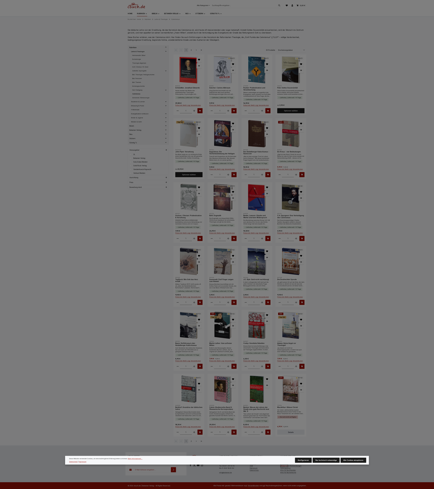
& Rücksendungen (291, 466)
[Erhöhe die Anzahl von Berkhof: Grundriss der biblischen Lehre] (194, 432)
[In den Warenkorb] (200, 110)
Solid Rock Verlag (140, 166)
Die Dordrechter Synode (287, 279)
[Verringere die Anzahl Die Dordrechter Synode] (279, 302)
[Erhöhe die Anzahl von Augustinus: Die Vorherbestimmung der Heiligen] (228, 174)
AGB (251, 466)
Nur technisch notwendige (326, 460)
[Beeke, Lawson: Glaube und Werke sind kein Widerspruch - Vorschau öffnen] (267, 193)
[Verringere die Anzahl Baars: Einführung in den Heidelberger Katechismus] (177, 366)
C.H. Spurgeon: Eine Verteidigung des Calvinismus (290, 216)
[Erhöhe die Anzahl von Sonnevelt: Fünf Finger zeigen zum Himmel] (228, 302)
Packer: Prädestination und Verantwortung (254, 89)
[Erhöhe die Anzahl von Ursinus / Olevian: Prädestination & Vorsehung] (194, 238)
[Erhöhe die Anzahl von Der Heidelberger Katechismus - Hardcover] (262, 174)
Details (291, 432)
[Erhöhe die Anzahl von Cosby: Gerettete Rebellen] (262, 366)
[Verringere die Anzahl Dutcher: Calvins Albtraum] (211, 110)
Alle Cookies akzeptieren (353, 460)
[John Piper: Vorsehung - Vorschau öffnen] (199, 134)
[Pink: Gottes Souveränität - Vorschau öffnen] (301, 70)
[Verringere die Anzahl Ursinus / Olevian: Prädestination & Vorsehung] (177, 238)
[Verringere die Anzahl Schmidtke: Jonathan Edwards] (177, 110)
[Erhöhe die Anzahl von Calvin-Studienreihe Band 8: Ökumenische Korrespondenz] (228, 432)
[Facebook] (190, 466)
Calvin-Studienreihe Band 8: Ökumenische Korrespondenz (221, 408)
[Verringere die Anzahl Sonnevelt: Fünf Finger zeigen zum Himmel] (211, 302)
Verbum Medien (139, 173)
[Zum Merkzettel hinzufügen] (199, 59)
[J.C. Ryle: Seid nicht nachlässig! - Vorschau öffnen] (267, 257)
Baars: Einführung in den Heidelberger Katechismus (186, 344)
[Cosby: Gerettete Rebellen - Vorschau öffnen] (267, 321)
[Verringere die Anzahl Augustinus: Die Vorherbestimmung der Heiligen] (211, 174)
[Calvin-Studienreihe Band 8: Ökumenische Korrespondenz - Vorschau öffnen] (233, 385)
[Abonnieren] (173, 469)
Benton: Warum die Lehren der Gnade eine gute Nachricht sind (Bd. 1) (256, 409)
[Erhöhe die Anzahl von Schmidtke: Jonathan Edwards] (194, 110)
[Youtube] (198, 466)
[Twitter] (194, 466)
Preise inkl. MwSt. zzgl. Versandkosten (188, 105)
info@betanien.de (225, 472)
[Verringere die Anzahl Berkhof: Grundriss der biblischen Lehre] (177, 432)
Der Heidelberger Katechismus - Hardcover (256, 153)
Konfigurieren (303, 460)
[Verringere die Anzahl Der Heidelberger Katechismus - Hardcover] (245, 174)
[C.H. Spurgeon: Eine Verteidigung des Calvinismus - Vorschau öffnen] (301, 198)
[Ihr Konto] (292, 5)
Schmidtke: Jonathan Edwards (187, 88)
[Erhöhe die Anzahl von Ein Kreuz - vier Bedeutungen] (296, 174)
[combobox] (244, 5)
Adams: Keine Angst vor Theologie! (286, 344)
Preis (131, 182)
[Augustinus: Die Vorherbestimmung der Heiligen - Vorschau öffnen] (233, 129)
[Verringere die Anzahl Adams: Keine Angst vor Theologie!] (279, 366)
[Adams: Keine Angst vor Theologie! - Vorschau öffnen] (301, 325)
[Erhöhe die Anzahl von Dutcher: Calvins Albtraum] (228, 110)
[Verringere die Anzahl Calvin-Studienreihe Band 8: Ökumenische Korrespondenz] (211, 432)
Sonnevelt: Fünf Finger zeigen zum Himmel (221, 280)
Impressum (253, 468)
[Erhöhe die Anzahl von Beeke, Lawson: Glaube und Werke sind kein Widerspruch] (262, 238)
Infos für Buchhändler (288, 470)
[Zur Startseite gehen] (136, 5)
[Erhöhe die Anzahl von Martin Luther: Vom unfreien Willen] (228, 366)
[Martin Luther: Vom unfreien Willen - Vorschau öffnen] (233, 325)
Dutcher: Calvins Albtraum (219, 88)
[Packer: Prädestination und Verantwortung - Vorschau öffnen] (267, 70)
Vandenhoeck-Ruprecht (142, 169)
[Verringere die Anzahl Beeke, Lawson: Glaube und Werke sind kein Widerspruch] (245, 238)
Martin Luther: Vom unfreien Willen (220, 344)
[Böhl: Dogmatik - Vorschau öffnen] (233, 198)
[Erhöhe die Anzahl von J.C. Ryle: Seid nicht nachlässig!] (262, 302)
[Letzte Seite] (201, 50)
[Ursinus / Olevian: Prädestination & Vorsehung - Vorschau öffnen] (199, 193)
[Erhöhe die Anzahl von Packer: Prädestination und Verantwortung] (262, 110)
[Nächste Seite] (196, 50)
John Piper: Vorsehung (184, 152)
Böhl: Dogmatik (215, 215)
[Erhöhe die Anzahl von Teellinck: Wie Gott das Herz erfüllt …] (194, 302)
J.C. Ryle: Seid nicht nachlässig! (256, 279)
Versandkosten (253, 486)
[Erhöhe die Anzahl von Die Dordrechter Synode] (296, 302)
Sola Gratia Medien (140, 162)
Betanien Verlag (139, 158)
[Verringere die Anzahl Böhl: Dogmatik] (211, 238)
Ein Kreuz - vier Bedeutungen (289, 152)
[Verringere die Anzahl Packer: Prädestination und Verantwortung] (245, 110)
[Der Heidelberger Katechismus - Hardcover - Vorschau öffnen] (267, 134)
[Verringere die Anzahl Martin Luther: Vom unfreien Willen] (211, 366)
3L (134, 154)
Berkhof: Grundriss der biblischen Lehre (188, 408)
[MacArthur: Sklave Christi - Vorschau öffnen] (301, 389)
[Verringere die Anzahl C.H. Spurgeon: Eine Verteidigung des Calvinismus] (279, 238)
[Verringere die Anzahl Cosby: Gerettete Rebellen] (245, 366)
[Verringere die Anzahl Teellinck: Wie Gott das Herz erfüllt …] (177, 302)
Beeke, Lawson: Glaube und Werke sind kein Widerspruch (255, 216)
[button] (166, 47)
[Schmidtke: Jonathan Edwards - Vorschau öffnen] (199, 65)
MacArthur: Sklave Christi (287, 407)
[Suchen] (279, 5)
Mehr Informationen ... (135, 458)
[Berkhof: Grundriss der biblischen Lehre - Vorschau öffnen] (199, 389)
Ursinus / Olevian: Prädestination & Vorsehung (188, 216)
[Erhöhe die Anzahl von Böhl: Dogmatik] (228, 238)
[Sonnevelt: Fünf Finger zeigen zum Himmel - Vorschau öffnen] (233, 262)
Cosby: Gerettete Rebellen (253, 343)
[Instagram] (202, 466)
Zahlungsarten (285, 468)
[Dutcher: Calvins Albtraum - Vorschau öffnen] (233, 70)
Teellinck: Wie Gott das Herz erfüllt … (186, 280)
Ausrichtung (134, 177)
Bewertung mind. (136, 187)
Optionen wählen (291, 111)
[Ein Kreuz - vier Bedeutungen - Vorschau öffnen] (301, 129)
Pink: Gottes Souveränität (287, 88)
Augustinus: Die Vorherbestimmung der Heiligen (222, 153)
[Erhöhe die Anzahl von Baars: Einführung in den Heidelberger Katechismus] (194, 366)
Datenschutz (254, 470)
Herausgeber (134, 150)
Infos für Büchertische (288, 472)
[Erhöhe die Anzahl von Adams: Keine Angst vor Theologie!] (296, 366)
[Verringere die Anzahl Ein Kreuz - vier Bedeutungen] (279, 174)
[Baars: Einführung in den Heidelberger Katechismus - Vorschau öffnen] (199, 325)
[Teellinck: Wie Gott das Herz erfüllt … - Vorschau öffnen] (199, 262)
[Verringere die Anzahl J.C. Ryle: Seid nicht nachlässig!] (245, 302)
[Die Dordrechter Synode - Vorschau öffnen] (301, 262)
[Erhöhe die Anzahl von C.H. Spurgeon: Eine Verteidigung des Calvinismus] (296, 238)
